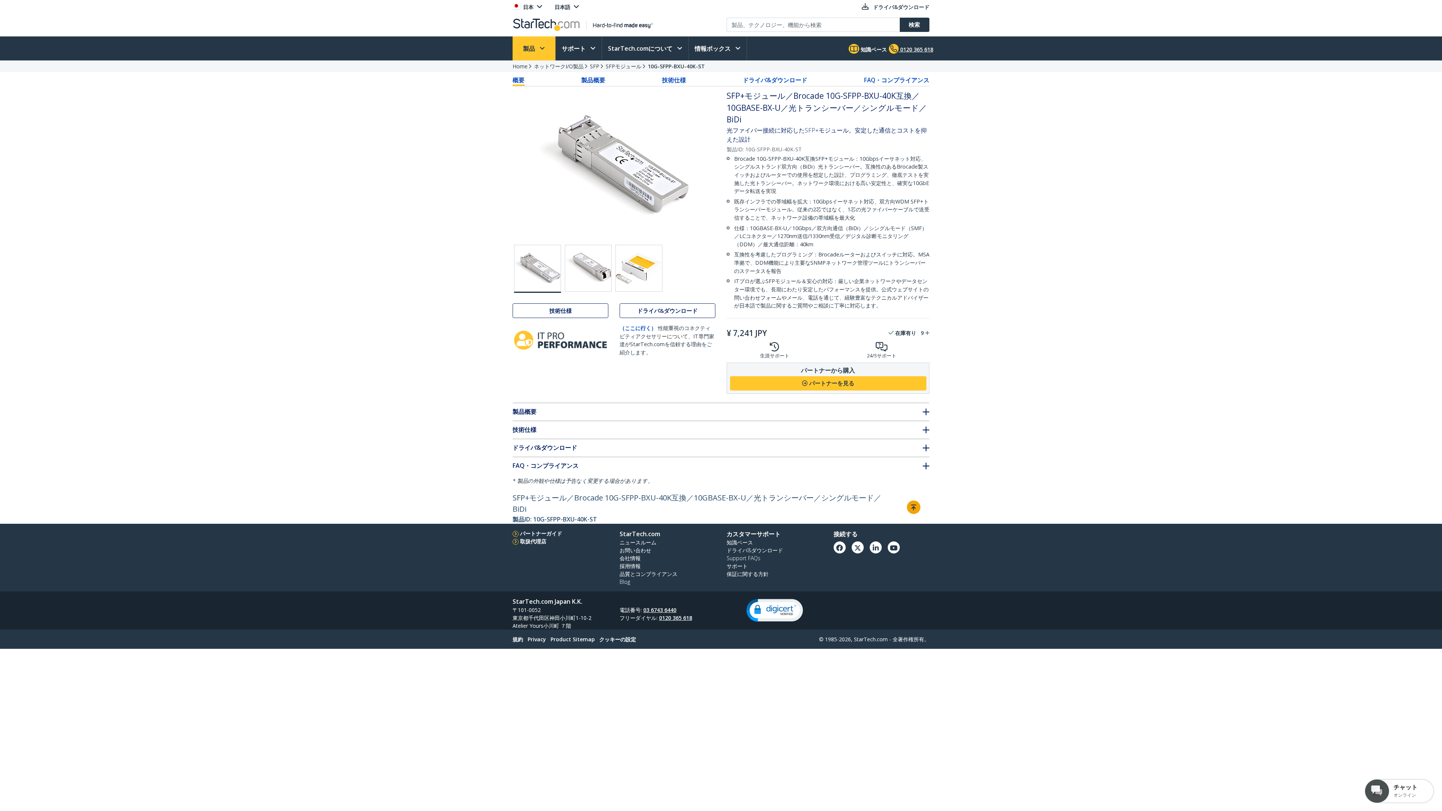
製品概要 (593, 80)
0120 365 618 (675, 617)
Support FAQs (743, 558)
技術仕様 (674, 80)
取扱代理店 (533, 541)
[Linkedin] (876, 547)
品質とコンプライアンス (648, 573)
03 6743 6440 (659, 610)
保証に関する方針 (748, 573)
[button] (775, 610)
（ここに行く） (638, 328)
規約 (518, 639)
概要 (519, 80)
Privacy (537, 639)
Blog (625, 581)
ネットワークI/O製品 (559, 66)
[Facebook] (840, 547)
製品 (530, 48)
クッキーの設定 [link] (617, 639)
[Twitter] (858, 547)
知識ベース (873, 49)
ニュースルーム (638, 542)
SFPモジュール (623, 66)
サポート (574, 48)
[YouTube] (894, 547)
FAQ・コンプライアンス (896, 80)
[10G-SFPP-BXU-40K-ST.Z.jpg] (638, 268)
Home (520, 66)
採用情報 (630, 566)
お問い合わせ (635, 550)
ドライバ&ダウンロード (775, 80)
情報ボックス (713, 48)
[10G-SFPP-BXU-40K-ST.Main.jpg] (537, 269)
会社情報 (630, 558)
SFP (594, 66)
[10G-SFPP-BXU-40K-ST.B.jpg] (588, 268)
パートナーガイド (541, 533)
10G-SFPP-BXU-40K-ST (676, 66)
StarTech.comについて (641, 48)
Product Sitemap (573, 639)
